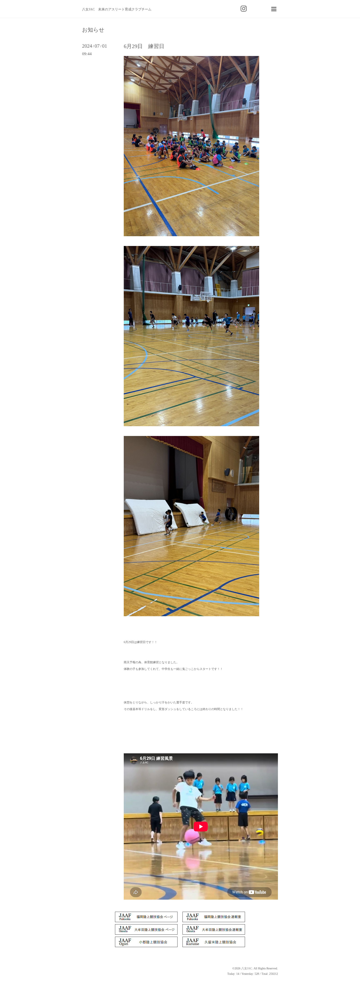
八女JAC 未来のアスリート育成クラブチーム (116, 9)
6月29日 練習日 (144, 46)
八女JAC (246, 968)
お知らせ (93, 30)
